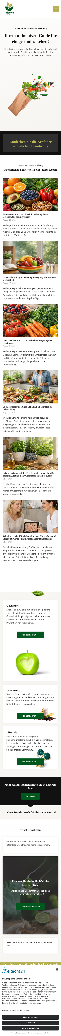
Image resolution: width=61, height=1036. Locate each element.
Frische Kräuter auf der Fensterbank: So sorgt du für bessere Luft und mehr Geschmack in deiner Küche (28, 474)
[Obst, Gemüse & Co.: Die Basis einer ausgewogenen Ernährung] (30, 335)
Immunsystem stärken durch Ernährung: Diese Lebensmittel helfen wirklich (25, 215)
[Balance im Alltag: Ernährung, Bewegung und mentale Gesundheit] (30, 272)
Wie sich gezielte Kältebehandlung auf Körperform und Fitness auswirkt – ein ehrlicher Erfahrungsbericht (29, 537)
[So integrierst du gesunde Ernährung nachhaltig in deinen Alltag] (30, 401)
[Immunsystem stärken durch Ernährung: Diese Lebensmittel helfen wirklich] (30, 209)
